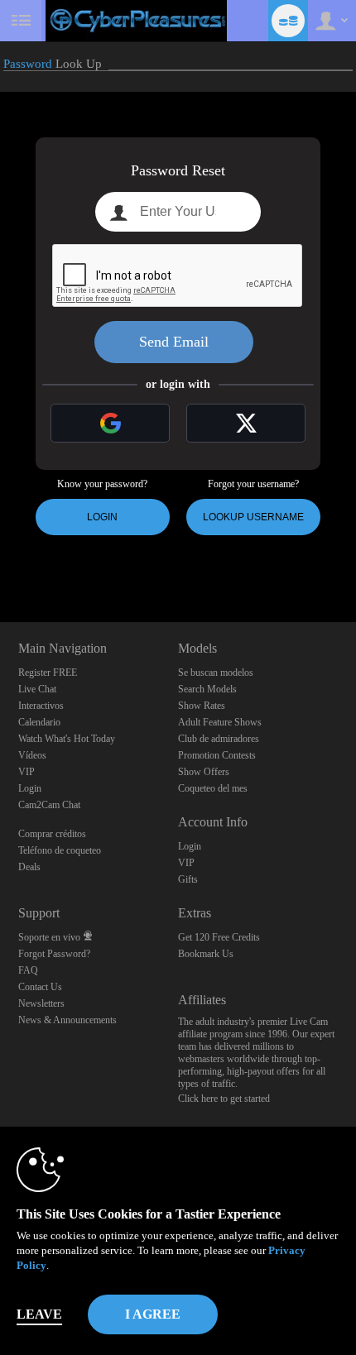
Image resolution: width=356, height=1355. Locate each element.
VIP (26, 772)
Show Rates (201, 705)
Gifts (188, 879)
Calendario (39, 722)
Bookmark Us (205, 954)
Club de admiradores (218, 739)
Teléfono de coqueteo (59, 850)
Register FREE (47, 672)
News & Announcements (67, 1020)
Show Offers (203, 772)
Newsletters (41, 1003)
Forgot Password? (54, 954)
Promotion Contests (217, 755)
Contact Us (40, 987)
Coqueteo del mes (213, 788)
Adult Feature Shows (220, 722)
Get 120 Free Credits (219, 937)
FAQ (28, 970)
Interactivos (41, 705)
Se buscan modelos (215, 672)
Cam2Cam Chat (49, 805)
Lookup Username (253, 517)
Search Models (207, 689)
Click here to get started (224, 1098)
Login (102, 517)
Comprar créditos (52, 834)
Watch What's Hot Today (66, 739)
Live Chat (37, 689)
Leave (39, 1314)
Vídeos (32, 755)
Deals (29, 867)
